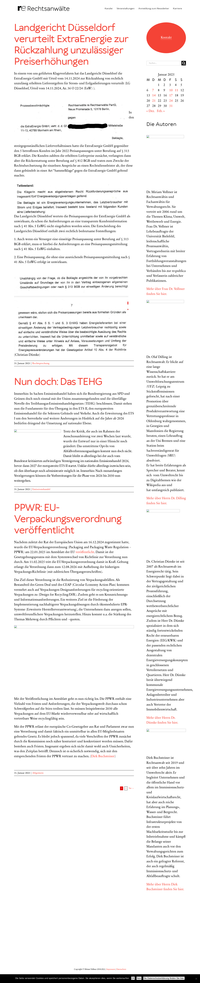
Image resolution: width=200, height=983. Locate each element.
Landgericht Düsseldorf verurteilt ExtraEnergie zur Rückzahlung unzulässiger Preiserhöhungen (71, 44)
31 (171, 106)
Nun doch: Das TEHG (58, 382)
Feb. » (161, 111)
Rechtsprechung (40, 363)
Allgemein (37, 773)
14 (154, 95)
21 (154, 101)
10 (171, 90)
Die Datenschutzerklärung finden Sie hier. (163, 978)
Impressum (110, 969)
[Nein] (196, 978)
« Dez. (150, 111)
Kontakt (166, 37)
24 (171, 101)
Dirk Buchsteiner (103, 756)
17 (171, 95)
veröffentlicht (85, 552)
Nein (139, 978)
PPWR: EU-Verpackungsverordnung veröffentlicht (67, 519)
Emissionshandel (41, 489)
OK (133, 978)
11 (176, 90)
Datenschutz (121, 969)
